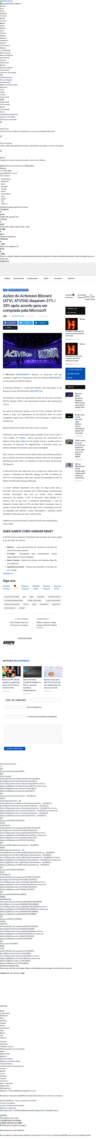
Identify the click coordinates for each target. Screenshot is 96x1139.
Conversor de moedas (8, 72)
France (3, 191)
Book (2, 8)
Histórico (3, 43)
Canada (4, 189)
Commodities (5, 104)
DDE (1, 75)
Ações (46, 278)
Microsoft (56, 604)
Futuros (3, 95)
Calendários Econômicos (9, 114)
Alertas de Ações (6, 68)
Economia (58, 278)
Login (23, 973)
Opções (3, 36)
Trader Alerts (5, 70)
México (3, 199)
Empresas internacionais (18, 290)
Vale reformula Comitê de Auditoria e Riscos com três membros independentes (32, 685)
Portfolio (3, 16)
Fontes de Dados (6, 1064)
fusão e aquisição (34, 600)
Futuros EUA (4, 97)
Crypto (2, 92)
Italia (2, 196)
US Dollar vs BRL (24, 227)
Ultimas (22, 608)
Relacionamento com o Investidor (12, 1049)
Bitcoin (13, 237)
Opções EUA (4, 102)
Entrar (2, 166)
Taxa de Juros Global (7, 117)
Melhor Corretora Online (9, 85)
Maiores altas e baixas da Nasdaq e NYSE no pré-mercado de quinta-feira (80, 400)
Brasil (3, 184)
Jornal (2, 1074)
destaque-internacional (13, 600)
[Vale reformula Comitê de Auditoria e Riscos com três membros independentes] (32, 671)
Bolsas (2, 107)
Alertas (2, 65)
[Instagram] (4, 1110)
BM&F (2, 100)
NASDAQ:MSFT (23, 374)
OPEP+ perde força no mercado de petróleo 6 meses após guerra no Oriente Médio (80, 449)
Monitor (3, 6)
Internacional (18, 278)
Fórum (2, 11)
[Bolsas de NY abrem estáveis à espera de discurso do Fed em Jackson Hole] (11, 671)
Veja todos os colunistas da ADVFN (74, 374)
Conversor (4, 1081)
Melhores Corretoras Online (10, 1061)
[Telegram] (36, 1110)
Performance (5, 45)
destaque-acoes (54, 597)
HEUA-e (26, 604)
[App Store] (4, 1086)
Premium (20, 166)
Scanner (3, 21)
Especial (71, 278)
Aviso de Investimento (8, 1108)
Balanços (3, 38)
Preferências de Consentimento (12, 1066)
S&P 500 (15, 217)
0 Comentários (43, 316)
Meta (34, 604)
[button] (10, 1120)
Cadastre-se (4, 261)
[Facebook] (27, 1110)
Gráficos (3, 33)
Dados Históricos (6, 77)
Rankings (3, 13)
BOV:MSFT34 (36, 391)
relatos (23, 441)
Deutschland (5, 194)
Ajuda (2, 1051)
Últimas (7, 278)
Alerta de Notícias (6, 55)
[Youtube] (45, 1110)
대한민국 (4, 204)
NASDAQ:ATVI (55, 378)
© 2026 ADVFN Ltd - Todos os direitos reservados (18, 1101)
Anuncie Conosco (6, 1059)
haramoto (68, 339)
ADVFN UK (4, 181)
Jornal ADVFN (5, 50)
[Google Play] (5, 1088)
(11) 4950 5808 (5, 171)
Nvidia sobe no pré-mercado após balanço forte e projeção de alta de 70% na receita (80, 424)
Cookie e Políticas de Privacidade (12, 1106)
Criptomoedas (32, 278)
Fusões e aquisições (11, 604)
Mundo (2, 18)
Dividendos (4, 40)
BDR (5, 290)
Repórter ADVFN (18, 316)
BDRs (31, 597)
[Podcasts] (54, 1110)
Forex (2, 90)
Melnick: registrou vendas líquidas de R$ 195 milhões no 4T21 (47, 625)
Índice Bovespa (22, 207)
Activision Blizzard (11, 597)
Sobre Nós (4, 1044)
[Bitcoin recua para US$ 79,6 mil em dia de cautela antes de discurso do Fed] (53, 671)
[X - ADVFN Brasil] (16, 1110)
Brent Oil (15, 246)
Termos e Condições (55, 1096)
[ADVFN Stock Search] (1, 4)
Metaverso (44, 604)
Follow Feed (4, 63)
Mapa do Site (5, 1054)
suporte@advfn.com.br (8, 173)
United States (6, 179)
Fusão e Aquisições (53, 600)
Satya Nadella (9, 608)
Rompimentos (5, 82)
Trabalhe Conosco (6, 1046)
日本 (2, 201)
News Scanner (5, 53)
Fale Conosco (5, 176)
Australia (4, 186)
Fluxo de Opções (6, 80)
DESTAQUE (40, 597)
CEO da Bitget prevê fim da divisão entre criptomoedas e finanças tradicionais (80, 471)
